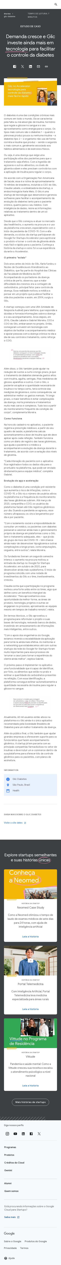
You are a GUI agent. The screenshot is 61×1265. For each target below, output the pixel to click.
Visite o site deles (13, 822)
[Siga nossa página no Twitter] (39, 1133)
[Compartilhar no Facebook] (14, 66)
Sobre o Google (12, 1241)
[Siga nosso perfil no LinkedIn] (23, 1133)
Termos (24, 1248)
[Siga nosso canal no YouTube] (15, 1133)
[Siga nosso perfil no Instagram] (7, 1133)
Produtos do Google (36, 1241)
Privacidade (10, 1248)
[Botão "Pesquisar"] (55, 4)
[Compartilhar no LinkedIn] (30, 66)
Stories (7, 14)
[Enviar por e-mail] (38, 66)
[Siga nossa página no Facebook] (31, 1133)
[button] (46, 66)
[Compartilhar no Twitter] (22, 66)
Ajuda (12, 1258)
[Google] (9, 1233)
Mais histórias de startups (30, 1102)
